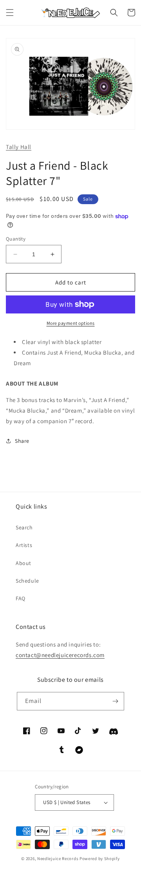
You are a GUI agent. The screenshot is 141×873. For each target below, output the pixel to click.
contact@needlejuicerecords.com (60, 655)
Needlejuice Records (57, 858)
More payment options (71, 323)
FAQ (20, 598)
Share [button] (22, 440)
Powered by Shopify (100, 858)
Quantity (15, 238)
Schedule (27, 580)
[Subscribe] (115, 701)
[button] (9, 12)
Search (24, 527)
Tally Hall (18, 146)
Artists (24, 545)
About (23, 563)
